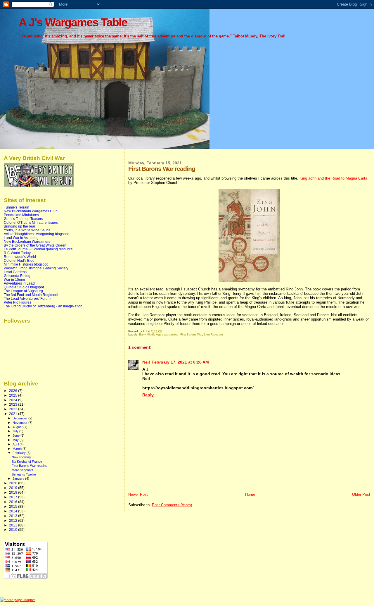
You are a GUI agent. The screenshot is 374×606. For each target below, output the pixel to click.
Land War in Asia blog (21, 238)
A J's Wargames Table (73, 22)
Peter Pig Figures (17, 302)
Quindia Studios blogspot (24, 287)
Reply (148, 394)
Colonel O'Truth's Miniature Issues (31, 222)
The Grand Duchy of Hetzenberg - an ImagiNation (43, 306)
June (16, 435)
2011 (13, 525)
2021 (13, 414)
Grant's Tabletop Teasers (23, 219)
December (20, 418)
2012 (13, 520)
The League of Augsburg (23, 291)
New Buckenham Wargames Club (31, 211)
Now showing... (22, 457)
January (19, 478)
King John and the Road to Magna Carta (333, 178)
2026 (13, 390)
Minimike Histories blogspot (26, 264)
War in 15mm (14, 279)
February (20, 453)
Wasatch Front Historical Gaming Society (36, 268)
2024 (13, 400)
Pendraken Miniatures (21, 215)
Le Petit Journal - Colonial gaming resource (38, 249)
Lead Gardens (15, 272)
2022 (13, 409)
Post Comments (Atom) (172, 505)
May (16, 440)
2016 (13, 502)
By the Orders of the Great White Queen (35, 245)
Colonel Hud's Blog (19, 260)
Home (250, 494)
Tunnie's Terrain (16, 207)
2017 (13, 497)
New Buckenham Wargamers (27, 241)
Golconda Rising (17, 276)
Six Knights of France (27, 461)
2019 (13, 488)
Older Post (361, 494)
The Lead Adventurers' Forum (27, 298)
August (18, 427)
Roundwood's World (20, 257)
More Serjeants (22, 470)
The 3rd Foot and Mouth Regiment (31, 295)
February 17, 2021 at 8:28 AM (180, 362)
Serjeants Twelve (24, 474)
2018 (13, 492)
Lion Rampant (213, 334)
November (20, 422)
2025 (13, 395)
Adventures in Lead (19, 283)
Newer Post (138, 494)
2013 (13, 516)
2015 (13, 506)
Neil (146, 362)
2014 (13, 511)
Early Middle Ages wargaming (159, 334)
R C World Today (17, 253)
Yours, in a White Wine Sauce (27, 230)
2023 (13, 404)
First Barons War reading (29, 465)
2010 (13, 529)
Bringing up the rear (19, 226)
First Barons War (191, 334)
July (16, 431)
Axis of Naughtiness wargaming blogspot (36, 234)
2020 (13, 483)
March (17, 448)
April (16, 444)
